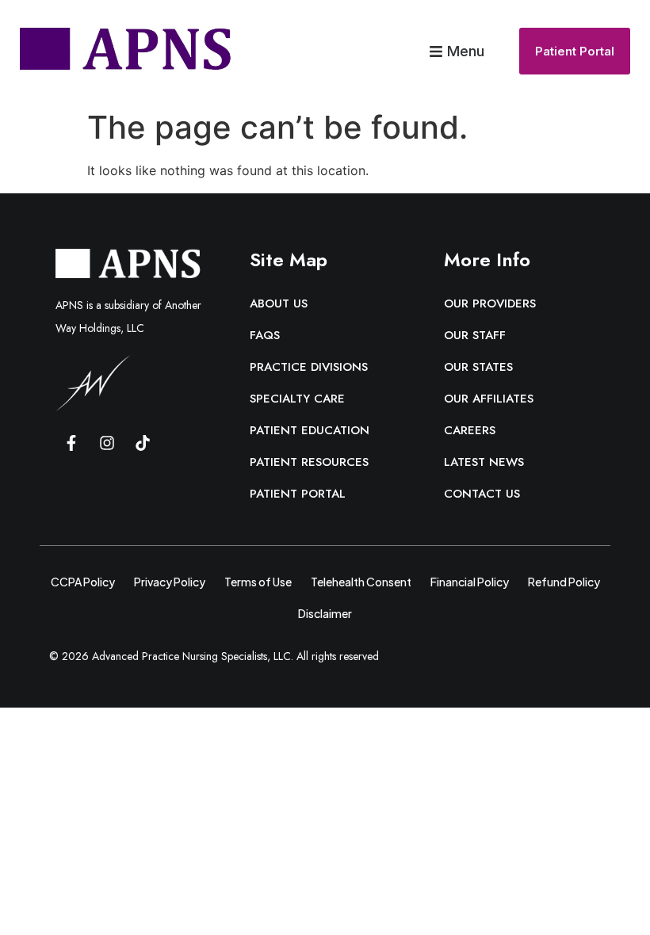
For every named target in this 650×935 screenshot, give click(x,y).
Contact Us (482, 493)
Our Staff (475, 335)
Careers (469, 430)
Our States (478, 367)
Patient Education (309, 430)
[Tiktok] (143, 443)
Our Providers (490, 303)
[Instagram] (107, 443)
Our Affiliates (488, 398)
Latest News (484, 462)
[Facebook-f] (71, 443)
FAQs (265, 335)
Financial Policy (469, 581)
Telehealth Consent (361, 581)
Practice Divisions (309, 367)
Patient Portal (298, 493)
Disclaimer (325, 613)
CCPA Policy (83, 581)
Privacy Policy (169, 581)
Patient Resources (309, 462)
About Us (279, 303)
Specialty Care (297, 398)
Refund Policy (564, 581)
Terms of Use (258, 581)
